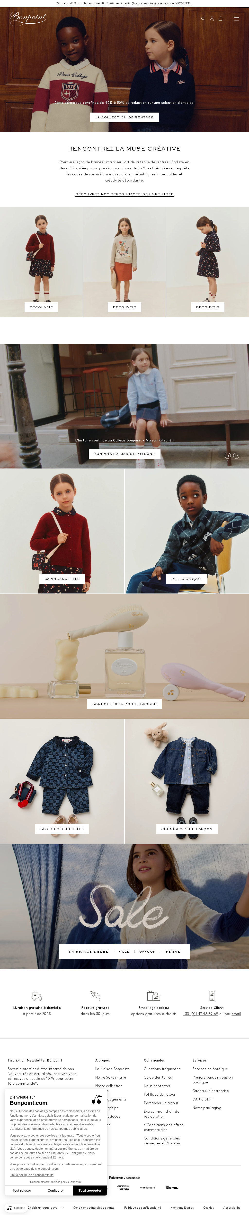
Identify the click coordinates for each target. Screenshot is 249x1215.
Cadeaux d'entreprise (211, 1090)
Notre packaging (207, 1108)
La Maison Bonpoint (112, 1069)
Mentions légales (182, 1207)
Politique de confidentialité (142, 1207)
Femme (173, 952)
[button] (203, 19)
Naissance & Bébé (88, 952)
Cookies (209, 1207)
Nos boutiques (107, 1116)
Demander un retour (161, 1103)
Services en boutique (210, 1069)
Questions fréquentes (162, 1069)
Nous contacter (157, 1086)
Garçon (147, 952)
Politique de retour (160, 1094)
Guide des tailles (158, 1077)
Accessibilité (231, 1207)
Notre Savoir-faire (110, 1077)
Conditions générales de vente (94, 1207)
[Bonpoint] (28, 19)
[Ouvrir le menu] (236, 19)
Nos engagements (111, 1099)
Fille (123, 952)
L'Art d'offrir (203, 1099)
